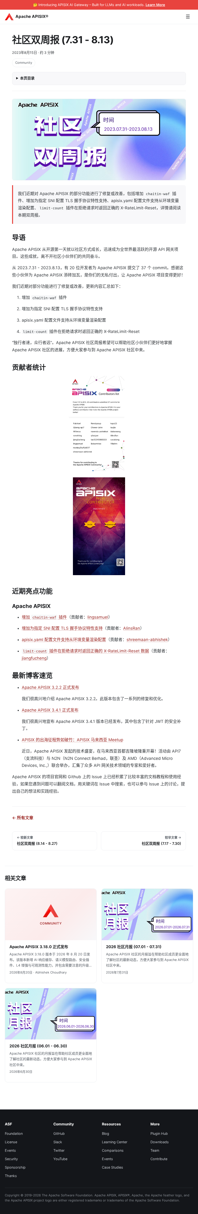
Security (11, 1159)
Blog (105, 1133)
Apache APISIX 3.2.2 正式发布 (50, 687)
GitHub (59, 1133)
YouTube (60, 1159)
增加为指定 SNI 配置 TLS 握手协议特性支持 (62, 628)
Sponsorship (15, 1167)
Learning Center (114, 1142)
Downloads (159, 1142)
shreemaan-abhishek (147, 639)
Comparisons (113, 1150)
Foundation (14, 1133)
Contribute (158, 1159)
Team (154, 1150)
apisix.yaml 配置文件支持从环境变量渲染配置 (64, 639)
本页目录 (27, 78)
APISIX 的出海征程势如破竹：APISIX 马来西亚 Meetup (72, 739)
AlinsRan (131, 628)
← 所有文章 (22, 817)
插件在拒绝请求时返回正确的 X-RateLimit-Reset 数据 (86, 651)
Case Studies (112, 1167)
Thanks (11, 1176)
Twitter (58, 1150)
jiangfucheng (34, 658)
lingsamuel (97, 617)
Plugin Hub (159, 1133)
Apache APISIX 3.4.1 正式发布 (50, 710)
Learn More (155, 5)
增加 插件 (44, 617)
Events (10, 1150)
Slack (57, 1142)
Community (23, 62)
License (11, 1142)
